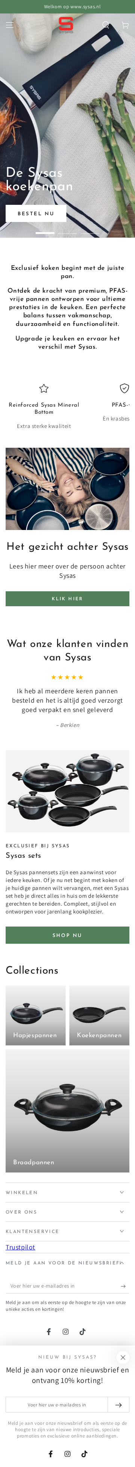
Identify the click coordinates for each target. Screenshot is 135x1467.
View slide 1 (45, 229)
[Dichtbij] (123, 1357)
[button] (106, 25)
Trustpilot (20, 1247)
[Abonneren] (125, 1286)
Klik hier (67, 599)
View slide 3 (90, 229)
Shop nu (67, 935)
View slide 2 (67, 229)
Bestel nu (36, 214)
